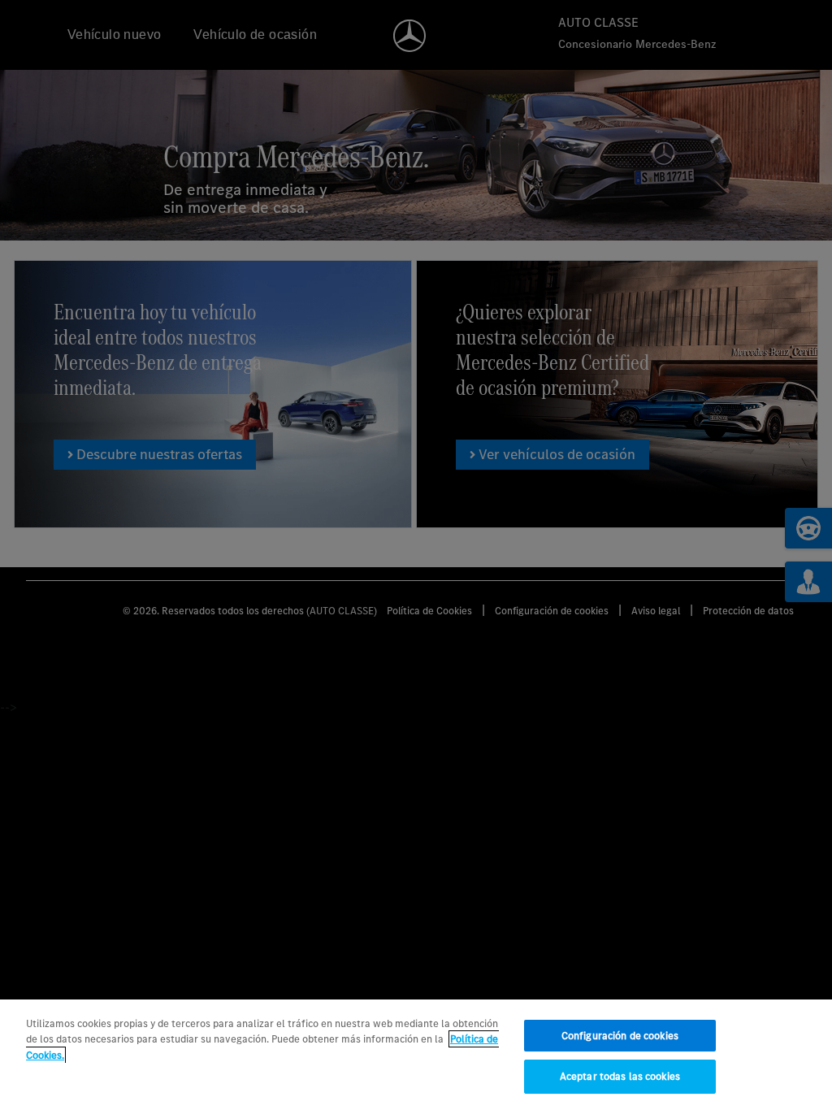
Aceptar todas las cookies (620, 1076)
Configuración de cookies (619, 1036)
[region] (416, 1054)
